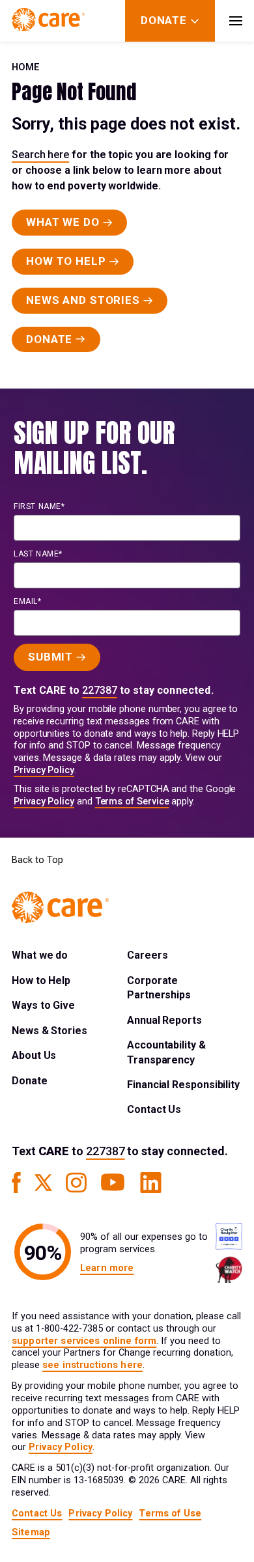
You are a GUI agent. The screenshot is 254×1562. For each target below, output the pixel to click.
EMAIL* (28, 601)
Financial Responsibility (183, 1084)
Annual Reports (164, 1020)
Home (26, 67)
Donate (30, 1081)
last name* (38, 553)
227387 (99, 690)
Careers (147, 955)
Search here (40, 154)
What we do (40, 955)
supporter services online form (84, 1341)
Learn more (107, 1268)
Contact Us (154, 1109)
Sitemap (31, 1532)
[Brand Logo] (48, 21)
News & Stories (49, 1030)
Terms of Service (132, 801)
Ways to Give (43, 1005)
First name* (39, 506)
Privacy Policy (44, 770)
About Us (34, 1055)
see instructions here (92, 1365)
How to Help (41, 980)
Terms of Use (170, 1513)
